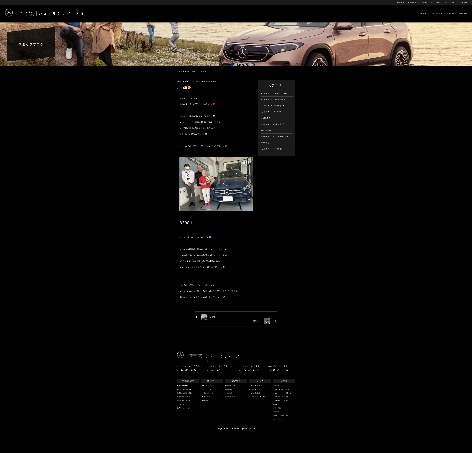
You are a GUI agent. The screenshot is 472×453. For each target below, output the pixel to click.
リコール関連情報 (254, 393)
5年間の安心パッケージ (208, 393)
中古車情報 (228, 389)
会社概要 (463, 2)
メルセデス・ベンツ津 (269, 112)
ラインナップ (181, 404)
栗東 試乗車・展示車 (183, 397)
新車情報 (264, 143)
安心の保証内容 (230, 397)
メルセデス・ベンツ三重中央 (272, 100)
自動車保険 (204, 400)
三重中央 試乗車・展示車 (184, 393)
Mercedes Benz (182, 386)
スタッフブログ (450, 2)
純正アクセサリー (254, 389)
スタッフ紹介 (435, 2)
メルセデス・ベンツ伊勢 (270, 106)
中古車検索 (228, 393)
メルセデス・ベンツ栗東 (280, 397)
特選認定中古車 (230, 386)
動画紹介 (400, 2)
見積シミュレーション (184, 408)
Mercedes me (206, 397)
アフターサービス (254, 386)
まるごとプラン (206, 389)
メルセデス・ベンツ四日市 (271, 93)
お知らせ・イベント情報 (417, 2)
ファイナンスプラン (207, 386)
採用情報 (276, 411)
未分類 (263, 118)
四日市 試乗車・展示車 (184, 389)
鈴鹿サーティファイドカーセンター (274, 136)
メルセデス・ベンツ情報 (270, 149)
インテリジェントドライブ (257, 397)
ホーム (179, 71)
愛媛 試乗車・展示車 (183, 400)
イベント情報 (266, 130)
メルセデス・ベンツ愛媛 (270, 124)
